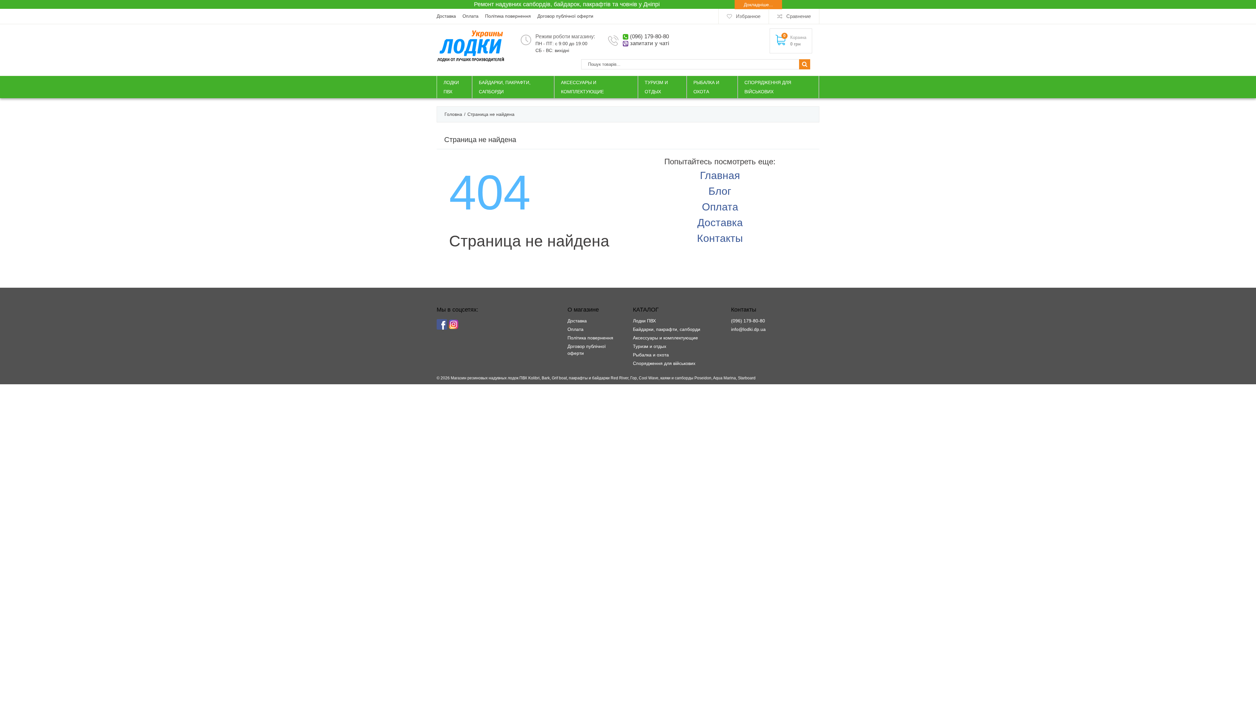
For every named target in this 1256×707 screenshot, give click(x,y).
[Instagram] (453, 324)
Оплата (470, 16)
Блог (719, 191)
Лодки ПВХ (644, 320)
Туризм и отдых (649, 346)
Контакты (720, 238)
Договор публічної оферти (565, 16)
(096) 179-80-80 (649, 36)
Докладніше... (758, 4)
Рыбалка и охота (651, 354)
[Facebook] (442, 324)
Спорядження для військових (664, 363)
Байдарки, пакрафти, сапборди (666, 329)
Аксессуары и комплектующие (665, 337)
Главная (720, 175)
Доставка (446, 16)
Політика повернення (508, 16)
